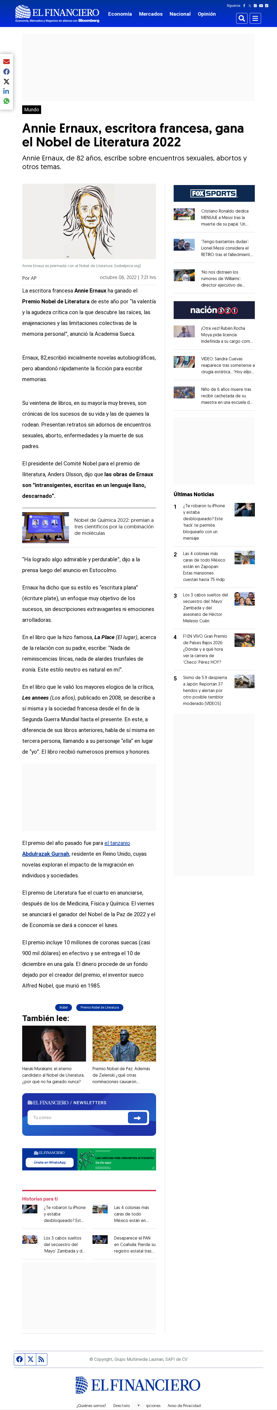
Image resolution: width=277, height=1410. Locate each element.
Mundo (31, 109)
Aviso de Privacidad (184, 1406)
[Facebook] (245, 5)
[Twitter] (251, 5)
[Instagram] (256, 5)
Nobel (64, 1007)
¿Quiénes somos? (91, 1406)
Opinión (207, 14)
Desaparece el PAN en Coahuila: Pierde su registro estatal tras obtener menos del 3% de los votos (135, 1251)
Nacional (180, 14)
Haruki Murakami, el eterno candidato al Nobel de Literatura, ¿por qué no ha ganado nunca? (53, 1075)
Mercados (151, 14)
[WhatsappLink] (89, 1159)
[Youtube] (262, 5)
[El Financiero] (57, 13)
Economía (120, 14)
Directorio (121, 1406)
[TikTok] (268, 5)
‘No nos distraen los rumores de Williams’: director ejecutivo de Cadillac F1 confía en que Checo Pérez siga (224, 285)
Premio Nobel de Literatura (100, 1007)
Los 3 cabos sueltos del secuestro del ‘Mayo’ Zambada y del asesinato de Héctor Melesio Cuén (65, 1251)
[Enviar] (137, 1117)
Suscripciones (148, 1406)
